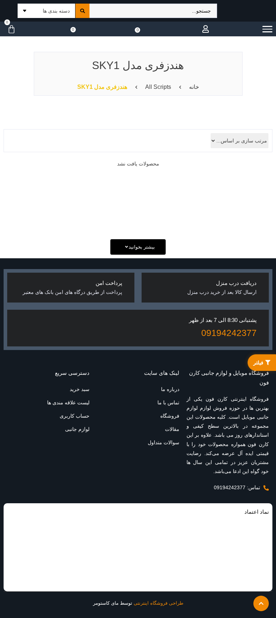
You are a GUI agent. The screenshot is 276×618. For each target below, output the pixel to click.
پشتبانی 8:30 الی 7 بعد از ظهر (223, 320)
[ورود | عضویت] (204, 29)
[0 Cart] (10, 29)
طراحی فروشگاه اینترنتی (158, 603)
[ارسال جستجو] (82, 11)
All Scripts (158, 87)
